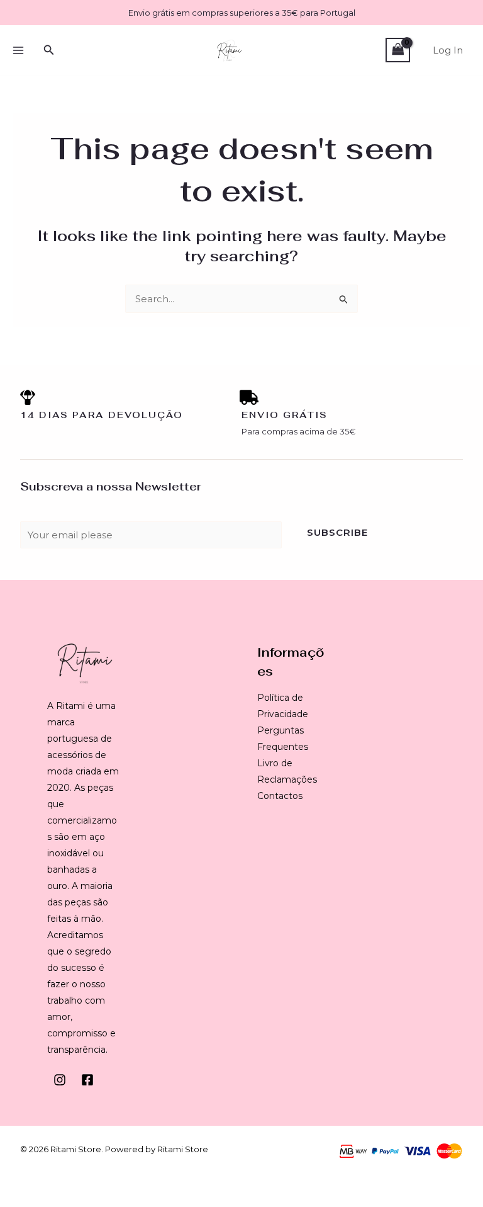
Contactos (280, 796)
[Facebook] (87, 1080)
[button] (49, 50)
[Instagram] (59, 1080)
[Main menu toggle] (18, 50)
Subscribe (337, 532)
